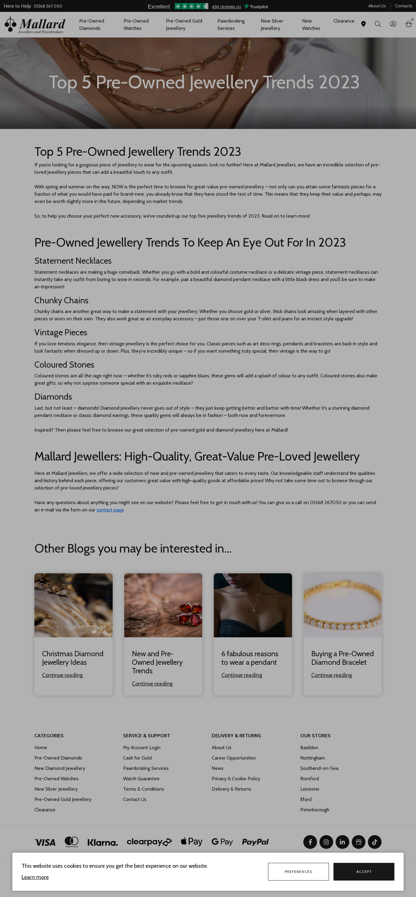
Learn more (35, 877)
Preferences (298, 871)
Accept (364, 871)
